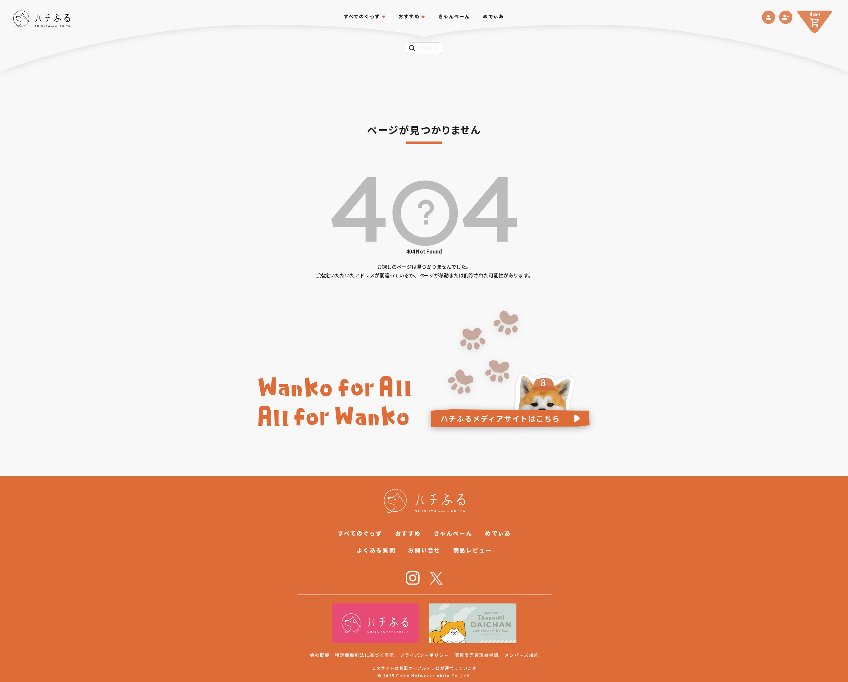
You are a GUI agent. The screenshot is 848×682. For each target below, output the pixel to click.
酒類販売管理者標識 (476, 655)
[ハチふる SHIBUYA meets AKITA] (41, 19)
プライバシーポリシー (425, 655)
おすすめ (408, 533)
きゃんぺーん (454, 16)
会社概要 (320, 655)
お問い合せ (424, 550)
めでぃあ (493, 16)
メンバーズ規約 (521, 655)
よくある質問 (376, 550)
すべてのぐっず (362, 16)
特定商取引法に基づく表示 (364, 655)
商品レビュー (472, 550)
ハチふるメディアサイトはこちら (500, 418)
